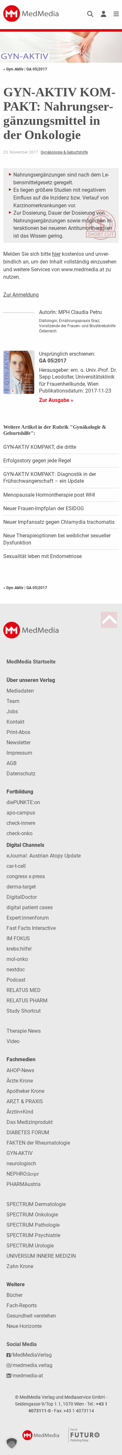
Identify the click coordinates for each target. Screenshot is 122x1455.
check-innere (21, 823)
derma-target (21, 887)
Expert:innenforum (28, 918)
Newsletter (19, 742)
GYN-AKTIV (20, 1153)
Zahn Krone (20, 1266)
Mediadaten (20, 691)
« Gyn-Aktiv (13, 69)
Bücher (14, 1295)
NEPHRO (22, 1174)
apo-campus (21, 813)
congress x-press (26, 876)
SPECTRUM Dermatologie (36, 1204)
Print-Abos (18, 732)
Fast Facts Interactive (31, 928)
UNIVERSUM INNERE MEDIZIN (41, 1256)
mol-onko (17, 959)
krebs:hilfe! (19, 949)
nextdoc (16, 969)
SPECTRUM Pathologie (33, 1225)
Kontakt (15, 722)
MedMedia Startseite (31, 662)
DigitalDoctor (22, 897)
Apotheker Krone (25, 1091)
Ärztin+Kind (20, 1112)
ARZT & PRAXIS (25, 1101)
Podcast (16, 980)
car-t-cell (16, 866)
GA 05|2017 (36, 69)
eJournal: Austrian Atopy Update (44, 856)
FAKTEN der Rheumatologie (38, 1143)
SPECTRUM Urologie (30, 1246)
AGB (12, 763)
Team (13, 701)
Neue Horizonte (24, 1326)
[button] (11, 1443)
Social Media (22, 1344)
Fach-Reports (22, 1305)
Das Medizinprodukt (30, 1122)
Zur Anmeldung (21, 295)
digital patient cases (30, 907)
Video (13, 1041)
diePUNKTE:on (23, 802)
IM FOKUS (18, 938)
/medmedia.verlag (31, 1365)
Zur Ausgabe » (56, 400)
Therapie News (24, 1031)
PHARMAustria (24, 1184)
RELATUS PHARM (27, 1000)
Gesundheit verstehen (31, 1316)
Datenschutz (21, 774)
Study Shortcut (24, 1011)
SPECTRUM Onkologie (32, 1215)
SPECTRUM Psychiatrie (33, 1235)
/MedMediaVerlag (31, 1355)
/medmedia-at (26, 1376)
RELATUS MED (24, 990)
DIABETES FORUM (28, 1132)
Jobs (12, 711)
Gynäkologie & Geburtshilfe (64, 152)
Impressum (19, 753)
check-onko (20, 833)
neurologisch (21, 1163)
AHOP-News (20, 1070)
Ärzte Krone (20, 1081)
